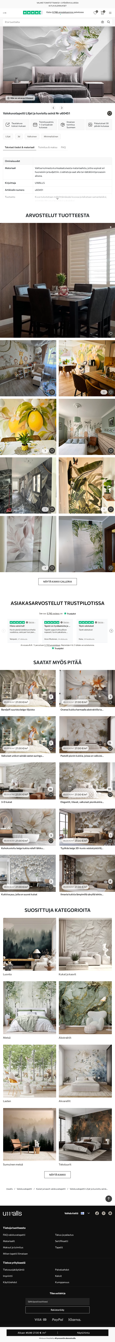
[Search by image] (102, 22)
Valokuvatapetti (24, 1189)
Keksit (58, 1275)
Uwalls (9, 1189)
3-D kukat (6, 801)
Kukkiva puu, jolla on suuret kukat (19, 894)
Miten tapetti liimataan (15, 1253)
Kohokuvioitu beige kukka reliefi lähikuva (23, 848)
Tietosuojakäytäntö (13, 1269)
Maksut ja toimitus (13, 1247)
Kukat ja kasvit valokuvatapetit (51, 1189)
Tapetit (59, 1247)
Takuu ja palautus (64, 1234)
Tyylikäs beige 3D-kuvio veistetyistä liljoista (82, 848)
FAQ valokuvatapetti (14, 1234)
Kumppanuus (62, 1282)
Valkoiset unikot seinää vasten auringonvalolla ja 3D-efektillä (23, 755)
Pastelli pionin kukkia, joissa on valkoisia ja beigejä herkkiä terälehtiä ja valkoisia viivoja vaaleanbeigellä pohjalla (82, 755)
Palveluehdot (62, 1269)
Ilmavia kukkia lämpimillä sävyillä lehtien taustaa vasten (82, 894)
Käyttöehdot (10, 1282)
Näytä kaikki (57, 1174)
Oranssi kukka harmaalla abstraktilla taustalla (82, 709)
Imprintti (8, 1275)
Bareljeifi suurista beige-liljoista (18, 709)
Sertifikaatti (61, 1241)
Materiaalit (9, 1241)
